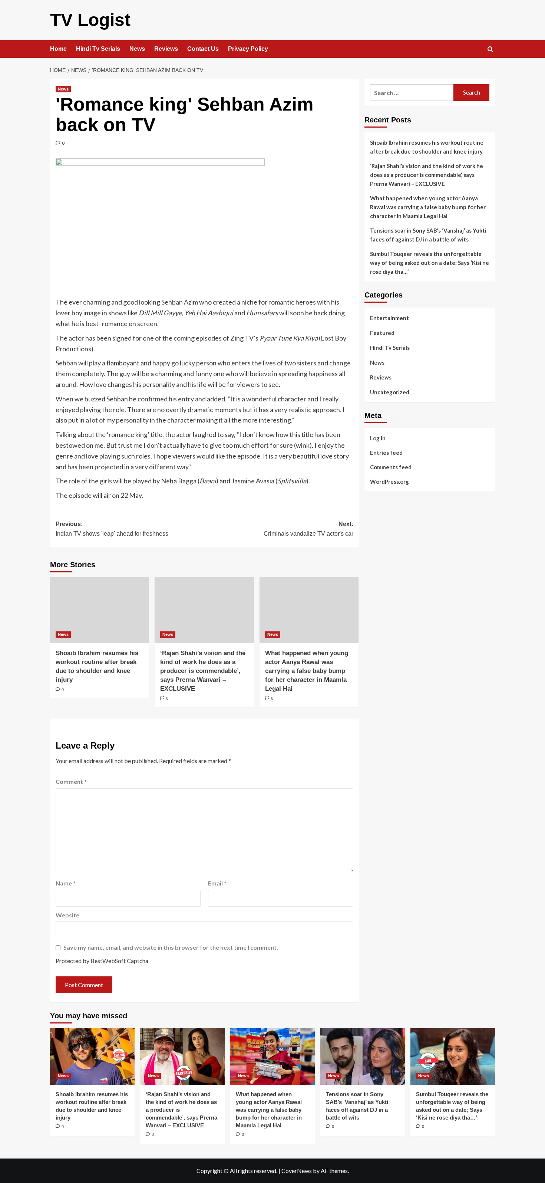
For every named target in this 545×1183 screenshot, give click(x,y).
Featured (382, 332)
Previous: (112, 529)
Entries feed (386, 452)
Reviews (166, 49)
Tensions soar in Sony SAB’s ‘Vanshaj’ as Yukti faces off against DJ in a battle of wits (428, 235)
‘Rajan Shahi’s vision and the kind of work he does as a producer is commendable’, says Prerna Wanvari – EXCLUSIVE (202, 671)
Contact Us (203, 49)
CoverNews (296, 1170)
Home (58, 49)
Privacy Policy (248, 49)
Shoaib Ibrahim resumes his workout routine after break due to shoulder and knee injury (426, 147)
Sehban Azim (179, 302)
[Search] (490, 49)
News (137, 49)
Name (66, 883)
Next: (308, 529)
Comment (71, 781)
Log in (378, 438)
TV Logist (90, 20)
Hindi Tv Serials (98, 49)
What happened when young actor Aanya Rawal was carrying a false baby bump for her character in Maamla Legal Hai (306, 671)
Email (217, 883)
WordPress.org (389, 481)
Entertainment (389, 318)
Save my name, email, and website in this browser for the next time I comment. (170, 947)
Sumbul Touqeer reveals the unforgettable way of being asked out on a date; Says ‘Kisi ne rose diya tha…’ (429, 262)
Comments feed (391, 467)
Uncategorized (389, 392)
